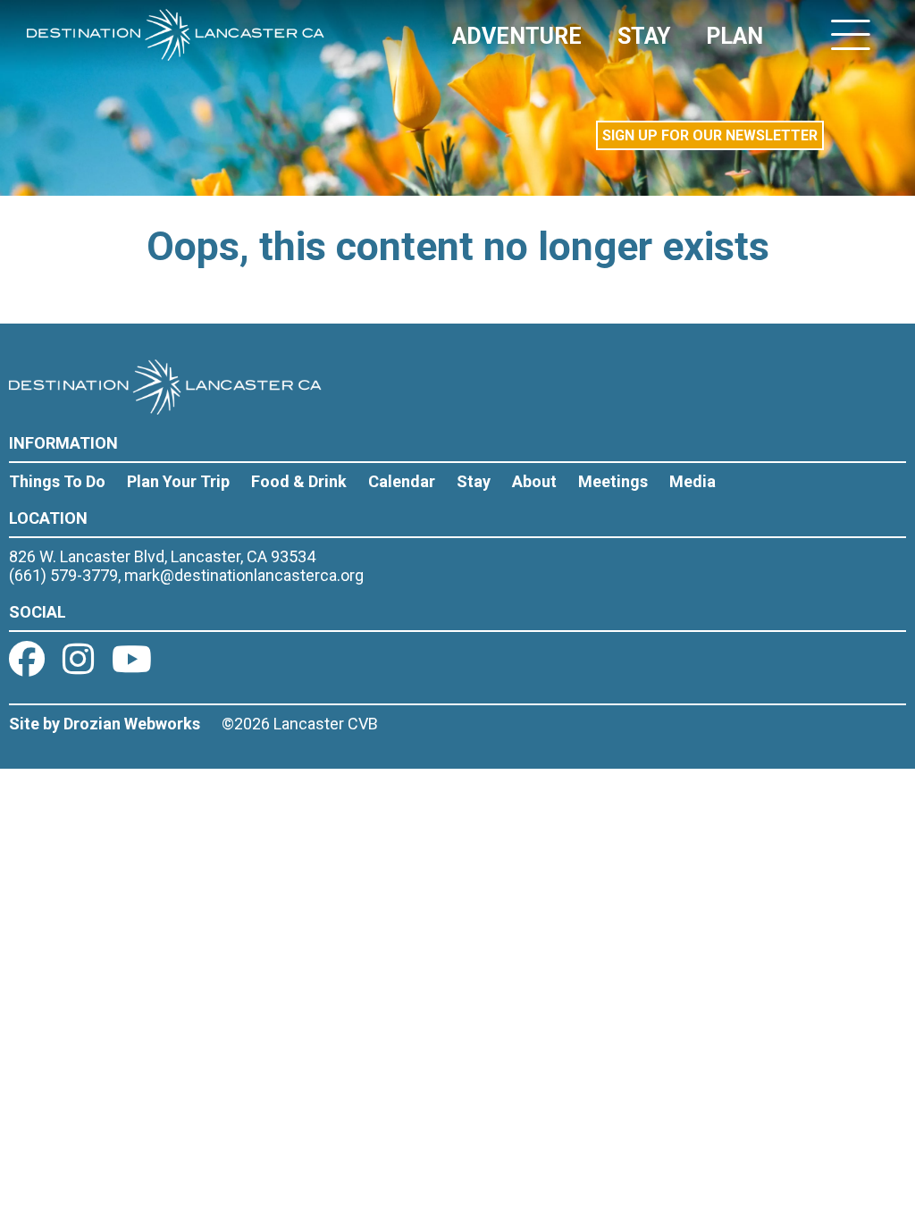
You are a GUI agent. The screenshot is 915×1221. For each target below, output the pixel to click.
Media (692, 481)
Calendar (401, 481)
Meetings (613, 481)
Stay (474, 481)
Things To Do (57, 481)
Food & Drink (299, 481)
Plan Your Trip (178, 481)
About (534, 481)
